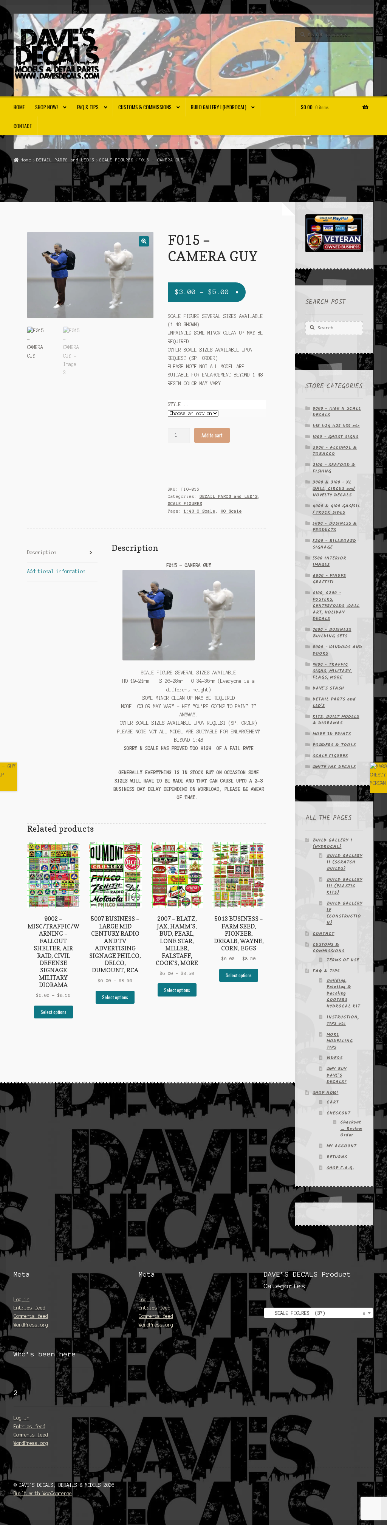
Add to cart (212, 435)
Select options (53, 1012)
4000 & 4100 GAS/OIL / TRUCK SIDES (336, 509)
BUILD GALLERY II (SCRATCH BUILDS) (344, 862)
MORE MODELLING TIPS (340, 1041)
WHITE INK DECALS (334, 766)
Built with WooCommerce (43, 1493)
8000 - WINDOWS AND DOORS (337, 650)
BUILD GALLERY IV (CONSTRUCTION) (344, 913)
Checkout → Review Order (351, 1129)
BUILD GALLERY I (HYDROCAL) (218, 107)
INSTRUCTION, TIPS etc (343, 1020)
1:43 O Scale (199, 511)
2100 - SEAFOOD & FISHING (334, 468)
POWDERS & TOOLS (334, 745)
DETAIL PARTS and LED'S (65, 160)
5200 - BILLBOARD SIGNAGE (334, 544)
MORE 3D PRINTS (332, 734)
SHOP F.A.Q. (340, 1168)
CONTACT (23, 126)
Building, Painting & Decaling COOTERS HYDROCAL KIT (343, 993)
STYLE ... (180, 404)
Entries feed (29, 1307)
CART (333, 1102)
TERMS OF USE (343, 960)
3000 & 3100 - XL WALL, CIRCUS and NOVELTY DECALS (334, 489)
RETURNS (337, 1157)
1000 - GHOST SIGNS (335, 436)
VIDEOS (334, 1058)
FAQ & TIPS (88, 107)
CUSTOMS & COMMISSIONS (145, 107)
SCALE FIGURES (116, 160)
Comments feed (31, 1316)
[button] (144, 241)
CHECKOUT (338, 1113)
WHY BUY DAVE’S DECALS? (337, 1075)
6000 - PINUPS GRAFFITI (329, 579)
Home (19, 107)
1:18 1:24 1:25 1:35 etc (336, 425)
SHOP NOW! (46, 107)
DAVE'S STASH (328, 688)
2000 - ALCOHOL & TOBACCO (335, 450)
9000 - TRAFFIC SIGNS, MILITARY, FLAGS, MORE (332, 671)
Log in (21, 1299)
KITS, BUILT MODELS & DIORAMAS (336, 720)
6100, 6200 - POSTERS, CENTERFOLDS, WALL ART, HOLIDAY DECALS (336, 605)
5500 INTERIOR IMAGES (329, 561)
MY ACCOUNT (341, 1146)
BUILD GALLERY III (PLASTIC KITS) (344, 886)
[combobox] (318, 1313)
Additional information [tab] (56, 571)
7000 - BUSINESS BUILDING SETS (332, 633)
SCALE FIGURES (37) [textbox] (316, 1313)
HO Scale (231, 511)
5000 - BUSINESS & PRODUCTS (335, 526)
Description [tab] (41, 552)
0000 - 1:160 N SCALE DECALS (337, 411)
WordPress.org (31, 1324)
